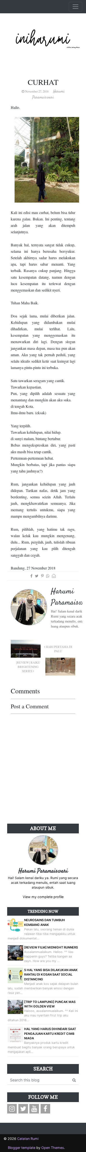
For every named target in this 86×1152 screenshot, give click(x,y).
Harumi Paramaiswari (43, 871)
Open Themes (52, 1148)
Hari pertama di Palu (58, 649)
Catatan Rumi (27, 1139)
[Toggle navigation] (75, 6)
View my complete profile (43, 897)
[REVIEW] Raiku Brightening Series (28, 666)
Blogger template (21, 1148)
